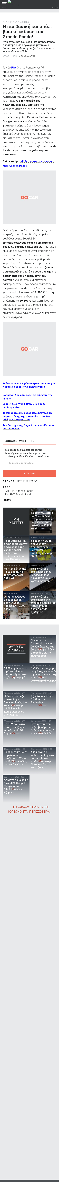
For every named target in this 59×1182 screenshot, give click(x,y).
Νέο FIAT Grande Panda (18, 494)
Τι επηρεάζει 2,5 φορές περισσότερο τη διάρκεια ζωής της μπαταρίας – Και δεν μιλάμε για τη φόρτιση (27, 416)
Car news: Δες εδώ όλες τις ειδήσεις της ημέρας (28, 397)
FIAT (19, 481)
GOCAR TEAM (10, 55)
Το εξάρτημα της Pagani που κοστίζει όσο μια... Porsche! (28, 427)
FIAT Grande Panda (21, 490)
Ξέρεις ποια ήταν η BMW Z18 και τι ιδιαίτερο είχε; (24, 405)
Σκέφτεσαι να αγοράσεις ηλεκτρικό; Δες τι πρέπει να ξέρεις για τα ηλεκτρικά (29, 385)
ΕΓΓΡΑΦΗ (29, 473)
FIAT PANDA (30, 481)
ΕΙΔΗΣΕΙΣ (25, 21)
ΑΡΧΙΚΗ (7, 21)
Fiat (13, 67)
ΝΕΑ (15, 21)
